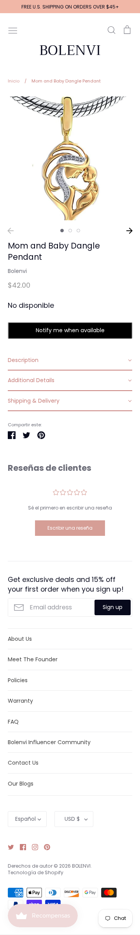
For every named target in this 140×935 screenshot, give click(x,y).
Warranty (20, 701)
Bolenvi (17, 271)
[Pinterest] (44, 847)
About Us (20, 639)
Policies (18, 680)
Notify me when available (70, 330)
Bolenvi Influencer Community (49, 742)
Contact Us (23, 763)
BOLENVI (70, 50)
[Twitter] (8, 847)
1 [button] (62, 230)
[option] (70, 158)
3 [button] (78, 230)
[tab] (70, 360)
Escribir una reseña (70, 528)
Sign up (112, 607)
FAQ (13, 722)
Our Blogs (20, 783)
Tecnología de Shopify (35, 872)
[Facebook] (20, 847)
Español (25, 819)
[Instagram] (32, 847)
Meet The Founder (33, 659)
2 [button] (70, 230)
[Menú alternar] (13, 30)
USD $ (72, 819)
